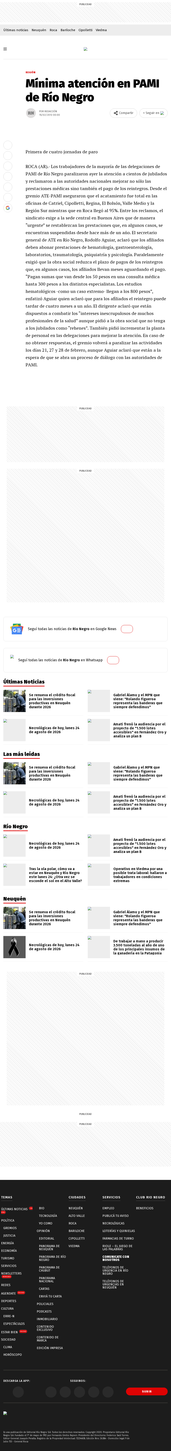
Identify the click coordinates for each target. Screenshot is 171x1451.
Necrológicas (113, 1223)
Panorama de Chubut (49, 1269)
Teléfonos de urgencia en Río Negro (115, 1271)
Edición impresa (50, 1348)
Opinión (43, 1231)
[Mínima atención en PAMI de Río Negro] (7, 145)
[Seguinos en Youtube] (79, 1392)
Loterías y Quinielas (118, 1231)
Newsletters (11, 1275)
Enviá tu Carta (50, 1296)
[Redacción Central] (31, 113)
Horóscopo (12, 1355)
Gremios (10, 1228)
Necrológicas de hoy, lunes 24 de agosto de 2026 (54, 730)
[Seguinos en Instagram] (93, 1392)
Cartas (44, 1289)
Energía (7, 1243)
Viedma (101, 30)
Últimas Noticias (17, 1210)
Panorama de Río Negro (52, 1258)
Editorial (46, 1238)
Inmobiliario (47, 1319)
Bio (41, 1208)
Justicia (9, 1236)
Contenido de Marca (48, 1338)
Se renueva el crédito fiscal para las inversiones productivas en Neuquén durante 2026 (52, 701)
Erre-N (8, 1316)
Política (7, 1220)
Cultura (7, 1309)
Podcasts (44, 1311)
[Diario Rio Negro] (5, 1419)
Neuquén (39, 30)
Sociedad (8, 1339)
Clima (7, 1347)
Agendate (12, 1293)
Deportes (8, 1301)
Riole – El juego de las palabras (117, 1247)
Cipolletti (85, 30)
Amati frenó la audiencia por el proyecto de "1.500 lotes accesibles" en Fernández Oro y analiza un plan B (139, 730)
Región (30, 72)
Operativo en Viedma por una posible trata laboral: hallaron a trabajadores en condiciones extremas (140, 875)
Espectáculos (14, 1324)
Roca (53, 30)
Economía (9, 1251)
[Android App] (18, 1392)
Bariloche (68, 30)
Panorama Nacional (47, 1279)
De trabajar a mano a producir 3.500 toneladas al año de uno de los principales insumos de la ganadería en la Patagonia (139, 947)
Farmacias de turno (118, 1238)
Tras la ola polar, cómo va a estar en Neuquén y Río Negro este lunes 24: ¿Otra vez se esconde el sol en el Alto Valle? (55, 875)
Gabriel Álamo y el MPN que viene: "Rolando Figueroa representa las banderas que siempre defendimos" (138, 701)
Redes (5, 1285)
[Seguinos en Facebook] (51, 1392)
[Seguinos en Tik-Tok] (108, 1392)
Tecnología (48, 1216)
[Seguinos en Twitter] (65, 1392)
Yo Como (45, 1223)
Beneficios (144, 1208)
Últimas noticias (15, 30)
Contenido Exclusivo (45, 1328)
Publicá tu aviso (115, 1216)
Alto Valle (77, 1216)
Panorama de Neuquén (49, 1247)
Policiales (45, 1304)
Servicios (8, 1266)
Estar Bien (13, 1332)
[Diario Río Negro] (85, 49)
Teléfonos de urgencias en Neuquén (113, 1284)
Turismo (7, 1258)
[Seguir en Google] (7, 207)
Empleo (108, 1208)
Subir (147, 1391)
